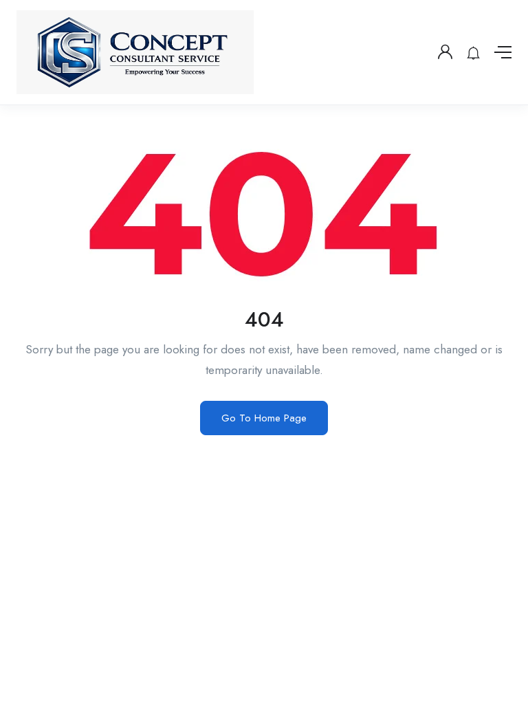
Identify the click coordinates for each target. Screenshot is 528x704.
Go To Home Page (264, 418)
